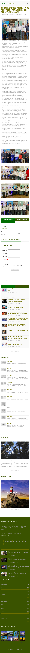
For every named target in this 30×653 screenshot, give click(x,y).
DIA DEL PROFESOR (6, 295)
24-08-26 (10, 375)
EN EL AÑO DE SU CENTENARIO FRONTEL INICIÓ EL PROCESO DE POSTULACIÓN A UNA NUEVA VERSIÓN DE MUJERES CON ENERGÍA (17, 326)
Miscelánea (15, 598)
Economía (15, 594)
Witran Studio (26, 642)
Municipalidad (15, 584)
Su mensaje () (4, 259)
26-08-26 (10, 361)
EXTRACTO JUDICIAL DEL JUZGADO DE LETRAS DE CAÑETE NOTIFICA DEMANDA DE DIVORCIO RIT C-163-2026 (17, 364)
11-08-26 (10, 396)
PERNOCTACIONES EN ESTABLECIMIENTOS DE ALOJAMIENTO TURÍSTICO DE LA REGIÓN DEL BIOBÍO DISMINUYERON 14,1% (15, 494)
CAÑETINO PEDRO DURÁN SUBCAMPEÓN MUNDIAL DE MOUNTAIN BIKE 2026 (17, 307)
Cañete (15, 608)
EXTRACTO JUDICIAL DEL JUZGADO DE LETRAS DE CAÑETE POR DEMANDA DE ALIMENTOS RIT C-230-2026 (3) (17, 385)
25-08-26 (10, 368)
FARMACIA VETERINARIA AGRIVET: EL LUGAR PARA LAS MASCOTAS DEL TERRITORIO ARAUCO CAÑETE (18, 575)
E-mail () (5, 253)
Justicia (15, 622)
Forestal (15, 611)
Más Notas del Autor (22, 219)
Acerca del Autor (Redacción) (8, 220)
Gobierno (15, 587)
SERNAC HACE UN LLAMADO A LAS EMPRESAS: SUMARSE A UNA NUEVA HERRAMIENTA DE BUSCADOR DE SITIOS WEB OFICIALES (18, 320)
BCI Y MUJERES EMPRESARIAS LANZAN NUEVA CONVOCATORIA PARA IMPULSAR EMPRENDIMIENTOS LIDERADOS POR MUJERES (18, 344)
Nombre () (4, 250)
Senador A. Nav (15, 618)
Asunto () (5, 256)
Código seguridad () (5, 265)
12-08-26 (10, 389)
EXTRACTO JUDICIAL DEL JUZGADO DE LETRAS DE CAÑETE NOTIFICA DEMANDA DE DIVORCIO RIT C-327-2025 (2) (17, 413)
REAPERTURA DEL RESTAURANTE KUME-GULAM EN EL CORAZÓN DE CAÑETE (18, 567)
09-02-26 (10, 416)
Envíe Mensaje (15, 269)
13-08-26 (10, 382)
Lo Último (22, 286)
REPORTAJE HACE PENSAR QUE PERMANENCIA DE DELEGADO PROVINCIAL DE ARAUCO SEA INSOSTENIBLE (18, 332)
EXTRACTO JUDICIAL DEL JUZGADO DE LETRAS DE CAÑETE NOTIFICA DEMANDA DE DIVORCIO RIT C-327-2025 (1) (17, 419)
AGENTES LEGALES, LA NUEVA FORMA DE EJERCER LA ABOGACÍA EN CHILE (16, 300)
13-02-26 (10, 403)
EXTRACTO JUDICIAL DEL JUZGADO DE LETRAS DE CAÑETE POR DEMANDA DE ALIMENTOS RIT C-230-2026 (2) (17, 392)
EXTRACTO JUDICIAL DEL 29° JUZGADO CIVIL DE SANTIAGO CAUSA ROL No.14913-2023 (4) (16, 426)
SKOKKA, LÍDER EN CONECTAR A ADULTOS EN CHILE (18, 290)
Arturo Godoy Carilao (11, 565)
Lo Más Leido (8, 286)
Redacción (21, 14)
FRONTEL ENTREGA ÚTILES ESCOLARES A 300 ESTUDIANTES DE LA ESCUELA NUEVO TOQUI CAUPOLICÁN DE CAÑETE (17, 313)
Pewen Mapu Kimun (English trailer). (9, 455)
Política (15, 591)
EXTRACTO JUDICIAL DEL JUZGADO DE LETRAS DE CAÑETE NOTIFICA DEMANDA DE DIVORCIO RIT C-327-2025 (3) (17, 406)
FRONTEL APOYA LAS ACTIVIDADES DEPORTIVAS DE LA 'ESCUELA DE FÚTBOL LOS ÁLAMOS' (17, 338)
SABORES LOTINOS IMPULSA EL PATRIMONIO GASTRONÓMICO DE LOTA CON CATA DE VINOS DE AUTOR (18, 554)
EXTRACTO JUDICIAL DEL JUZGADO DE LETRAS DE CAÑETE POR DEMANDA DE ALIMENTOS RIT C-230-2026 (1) (17, 399)
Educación (15, 615)
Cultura (15, 604)
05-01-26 (10, 423)
